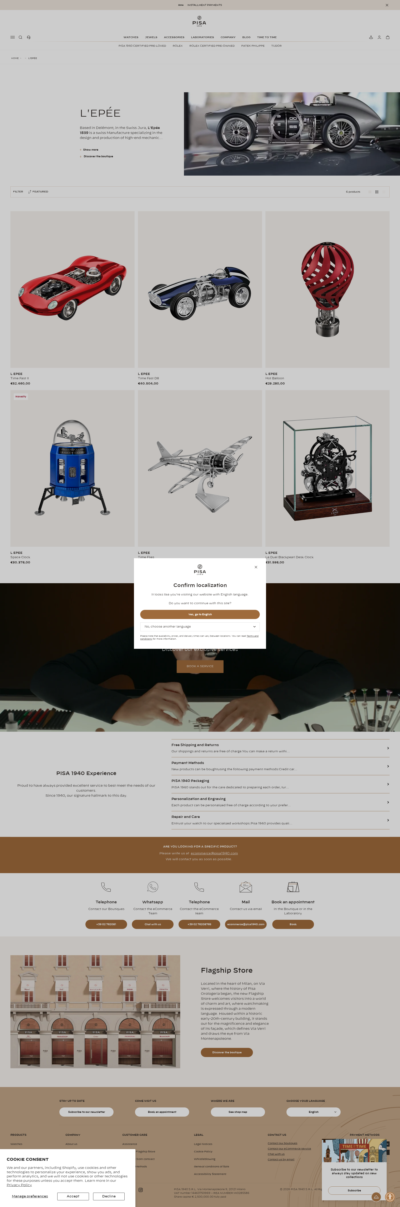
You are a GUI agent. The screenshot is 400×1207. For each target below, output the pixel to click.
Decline (109, 1196)
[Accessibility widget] (390, 1197)
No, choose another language (168, 626)
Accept (73, 1196)
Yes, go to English (200, 614)
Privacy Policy (19, 1185)
